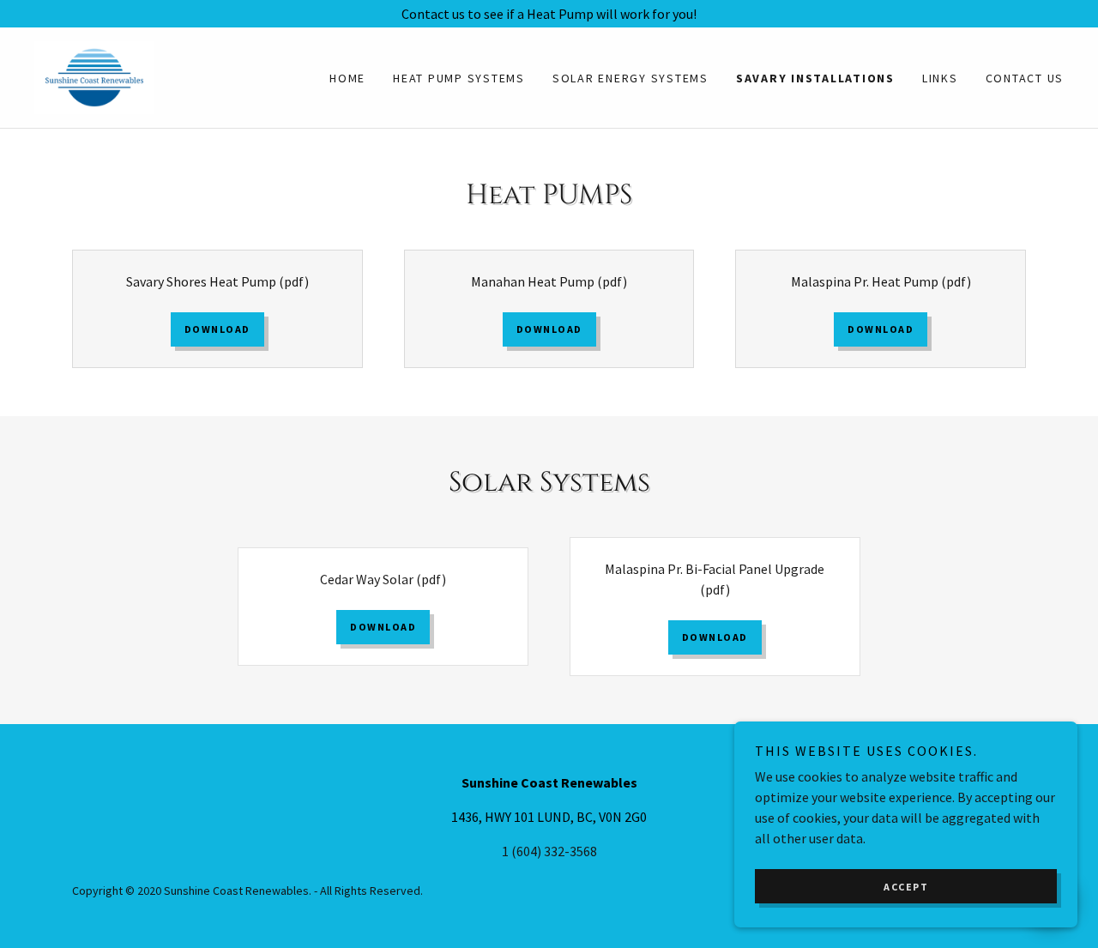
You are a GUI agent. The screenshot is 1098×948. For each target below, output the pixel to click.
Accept (906, 886)
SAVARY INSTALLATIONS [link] (815, 78)
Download (217, 329)
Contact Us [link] (1025, 78)
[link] (94, 75)
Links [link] (940, 78)
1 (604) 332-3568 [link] (549, 851)
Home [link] (347, 78)
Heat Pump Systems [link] (459, 78)
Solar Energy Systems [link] (630, 78)
